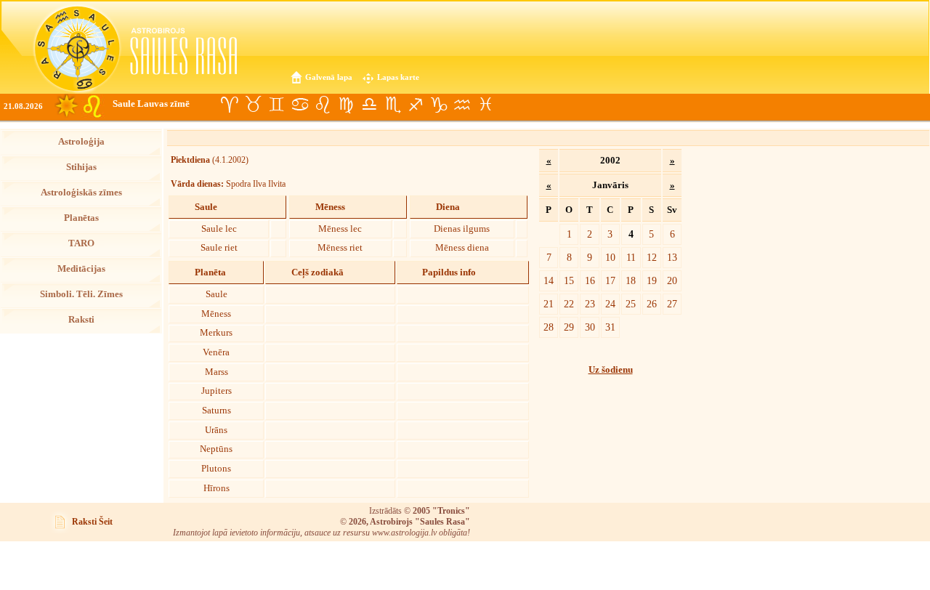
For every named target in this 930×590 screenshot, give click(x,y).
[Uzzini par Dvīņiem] (276, 104)
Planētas (81, 218)
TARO (81, 243)
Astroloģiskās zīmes (81, 192)
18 (631, 280)
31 (610, 327)
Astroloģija (81, 142)
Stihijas (81, 167)
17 (610, 280)
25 (631, 304)
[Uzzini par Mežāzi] (438, 104)
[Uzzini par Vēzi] (299, 104)
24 (610, 304)
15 (569, 280)
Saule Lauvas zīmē (151, 104)
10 (610, 257)
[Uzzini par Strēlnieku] (415, 104)
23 (590, 304)
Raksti (81, 320)
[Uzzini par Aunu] (229, 104)
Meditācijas (81, 269)
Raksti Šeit (92, 522)
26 (652, 304)
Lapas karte (398, 77)
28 (548, 327)
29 (569, 327)
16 (590, 280)
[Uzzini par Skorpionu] (392, 104)
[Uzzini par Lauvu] (322, 104)
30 (590, 327)
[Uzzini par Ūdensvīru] (462, 104)
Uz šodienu (611, 370)
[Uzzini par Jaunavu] (345, 104)
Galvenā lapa (328, 77)
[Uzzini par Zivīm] (485, 104)
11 (631, 257)
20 (672, 280)
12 (652, 257)
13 (672, 257)
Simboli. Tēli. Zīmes (81, 294)
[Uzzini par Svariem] (369, 104)
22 (569, 304)
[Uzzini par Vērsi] (252, 104)
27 (672, 304)
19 (652, 280)
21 (548, 304)
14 (548, 280)
